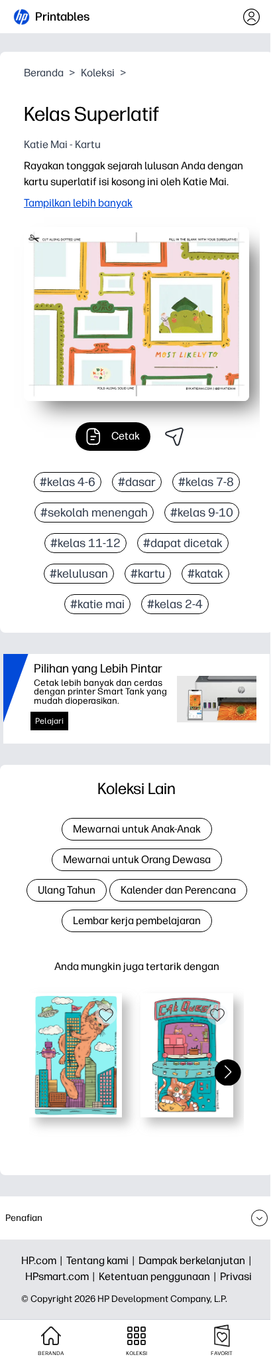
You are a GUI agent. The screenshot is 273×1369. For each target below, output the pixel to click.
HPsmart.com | (62, 1276)
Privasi (236, 1276)
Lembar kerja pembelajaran (137, 920)
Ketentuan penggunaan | (159, 1276)
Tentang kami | (102, 1260)
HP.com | (43, 1260)
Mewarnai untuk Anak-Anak (137, 829)
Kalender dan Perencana (178, 890)
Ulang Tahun (66, 890)
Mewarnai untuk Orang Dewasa (137, 859)
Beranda (44, 72)
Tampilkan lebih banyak (78, 203)
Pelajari (49, 721)
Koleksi (98, 72)
